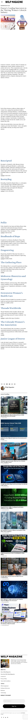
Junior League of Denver (13, 338)
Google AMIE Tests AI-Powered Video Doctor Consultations (12, 577)
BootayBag (6, 179)
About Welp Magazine (6, 672)
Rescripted (6, 160)
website (2, 175)
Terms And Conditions (5, 681)
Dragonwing (7, 250)
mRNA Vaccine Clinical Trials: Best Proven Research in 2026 (13, 439)
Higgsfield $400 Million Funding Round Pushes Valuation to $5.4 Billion (12, 508)
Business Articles (5, 5)
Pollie (4, 222)
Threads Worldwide (11, 308)
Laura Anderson (5, 463)
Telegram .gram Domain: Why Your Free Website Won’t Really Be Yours (13, 462)
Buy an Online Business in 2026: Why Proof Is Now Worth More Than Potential (13, 623)
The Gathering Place (11, 262)
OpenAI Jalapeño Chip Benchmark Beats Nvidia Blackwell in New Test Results (12, 415)
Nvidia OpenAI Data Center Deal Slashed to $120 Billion (12, 554)
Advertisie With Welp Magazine (8, 674)
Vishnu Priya (4, 417)
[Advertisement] (14, 45)
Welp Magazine (9, 387)
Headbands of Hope (10, 236)
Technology (3, 692)
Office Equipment (4, 685)
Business (3, 690)
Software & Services (5, 688)
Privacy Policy (4, 678)
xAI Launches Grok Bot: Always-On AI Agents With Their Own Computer (13, 531)
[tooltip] (2, 384)
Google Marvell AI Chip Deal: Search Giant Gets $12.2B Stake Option (14, 485)
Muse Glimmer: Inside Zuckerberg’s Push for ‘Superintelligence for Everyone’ (12, 600)
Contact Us (3, 676)
